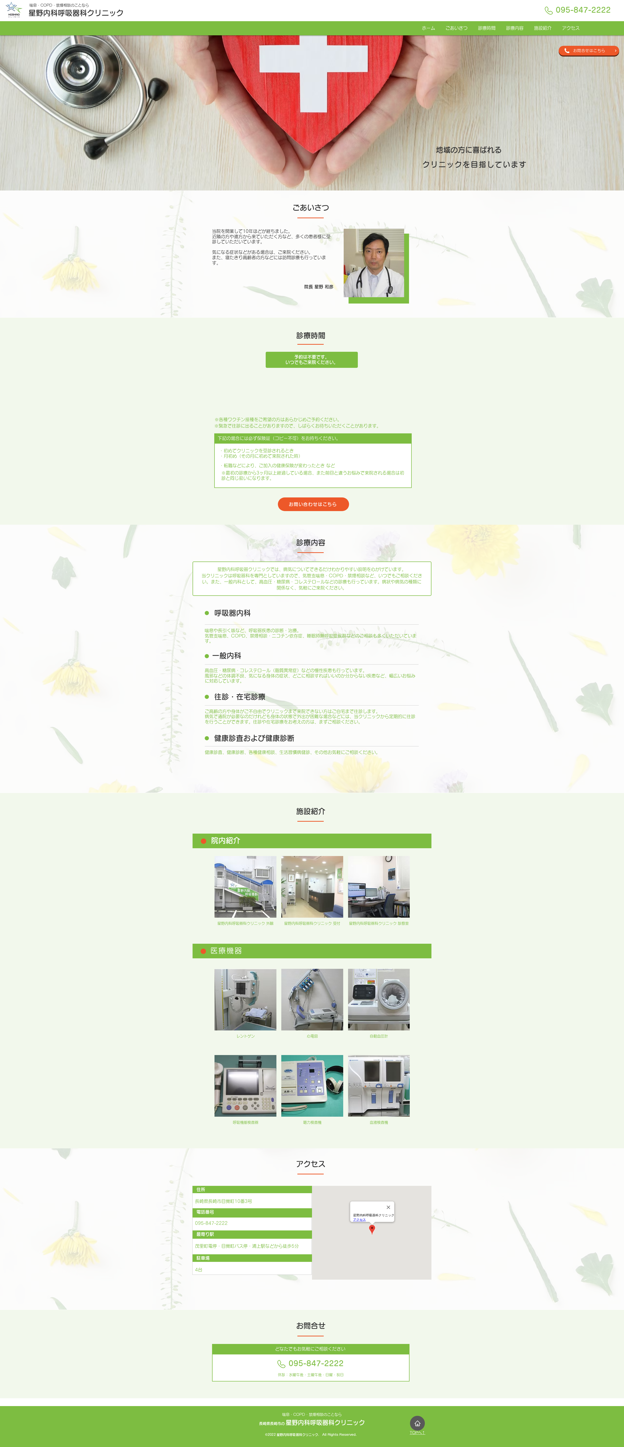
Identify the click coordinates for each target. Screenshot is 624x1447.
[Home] (417, 1423)
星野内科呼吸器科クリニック (76, 13)
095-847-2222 (583, 10)
